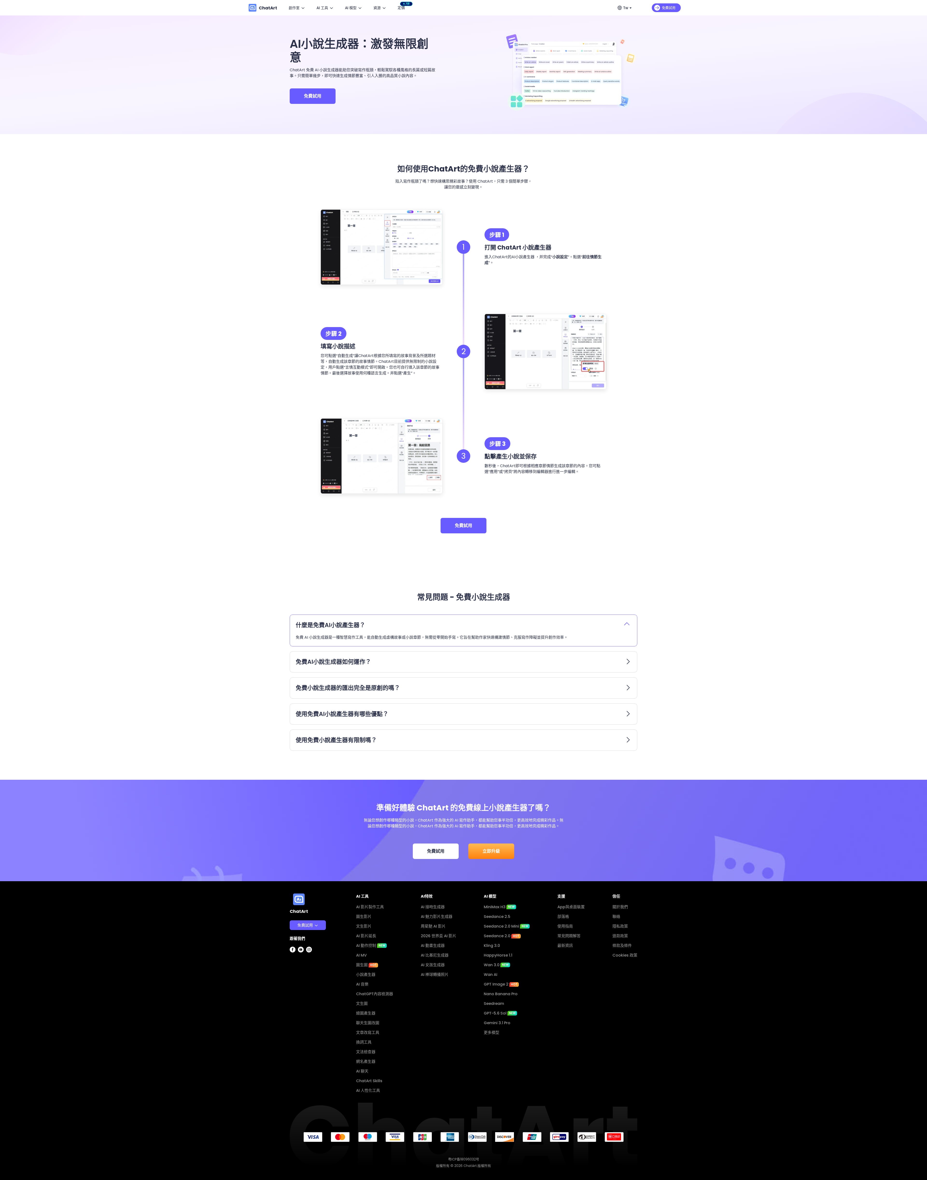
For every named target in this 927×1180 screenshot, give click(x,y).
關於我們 (620, 907)
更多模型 (491, 1032)
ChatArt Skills (369, 1081)
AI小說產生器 (523, 257)
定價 (402, 7)
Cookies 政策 (624, 955)
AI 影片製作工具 (370, 907)
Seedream (494, 1003)
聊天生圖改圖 (367, 1023)
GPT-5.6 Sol (500, 1013)
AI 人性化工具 (368, 1090)
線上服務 (301, 957)
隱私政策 (620, 926)
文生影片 (364, 926)
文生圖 (362, 1003)
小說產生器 (365, 974)
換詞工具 (364, 1042)
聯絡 (616, 916)
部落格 (563, 916)
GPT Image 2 (500, 984)
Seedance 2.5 (497, 916)
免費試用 (312, 96)
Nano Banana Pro (501, 994)
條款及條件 (622, 945)
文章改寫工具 (367, 1032)
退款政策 (620, 936)
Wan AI (490, 974)
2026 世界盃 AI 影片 (438, 936)
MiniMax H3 (499, 907)
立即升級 (491, 851)
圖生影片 (364, 916)
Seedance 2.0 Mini (506, 926)
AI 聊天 (362, 1071)
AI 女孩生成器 (433, 965)
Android (301, 976)
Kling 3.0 (492, 945)
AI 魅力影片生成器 (436, 916)
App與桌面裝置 (571, 907)
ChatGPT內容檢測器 (374, 994)
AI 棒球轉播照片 (435, 974)
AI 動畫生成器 (433, 945)
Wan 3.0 (496, 965)
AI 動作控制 (370, 945)
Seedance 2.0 (501, 936)
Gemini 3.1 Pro (497, 1023)
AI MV (361, 955)
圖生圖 (366, 965)
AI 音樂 (362, 984)
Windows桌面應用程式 (313, 937)
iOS (296, 966)
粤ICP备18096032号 (463, 1159)
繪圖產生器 (365, 1013)
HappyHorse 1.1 (498, 955)
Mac (297, 947)
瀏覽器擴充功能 (306, 986)
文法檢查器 (365, 1052)
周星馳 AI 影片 (433, 926)
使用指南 (565, 926)
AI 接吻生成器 (433, 907)
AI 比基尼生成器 (435, 955)
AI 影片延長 (366, 936)
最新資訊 (565, 945)
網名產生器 (365, 1061)
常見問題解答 (569, 936)
